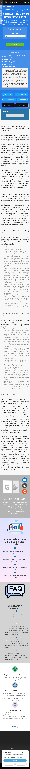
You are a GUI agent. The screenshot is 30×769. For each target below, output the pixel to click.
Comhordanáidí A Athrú (8, 99)
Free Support (14, 748)
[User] (28, 2)
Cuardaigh (15, 45)
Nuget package (8, 105)
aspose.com (14, 24)
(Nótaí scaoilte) (15, 728)
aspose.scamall (24, 24)
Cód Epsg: (15, 33)
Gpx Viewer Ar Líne (7, 95)
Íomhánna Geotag (23, 99)
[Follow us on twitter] (15, 738)
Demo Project (21, 105)
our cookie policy (18, 757)
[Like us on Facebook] (12, 738)
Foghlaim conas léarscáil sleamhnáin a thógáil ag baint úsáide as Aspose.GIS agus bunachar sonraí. (15, 10)
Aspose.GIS (18, 713)
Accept (15, 760)
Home (14, 743)
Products (14, 746)
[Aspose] (10, 2)
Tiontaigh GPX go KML (22, 95)
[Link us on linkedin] (18, 738)
